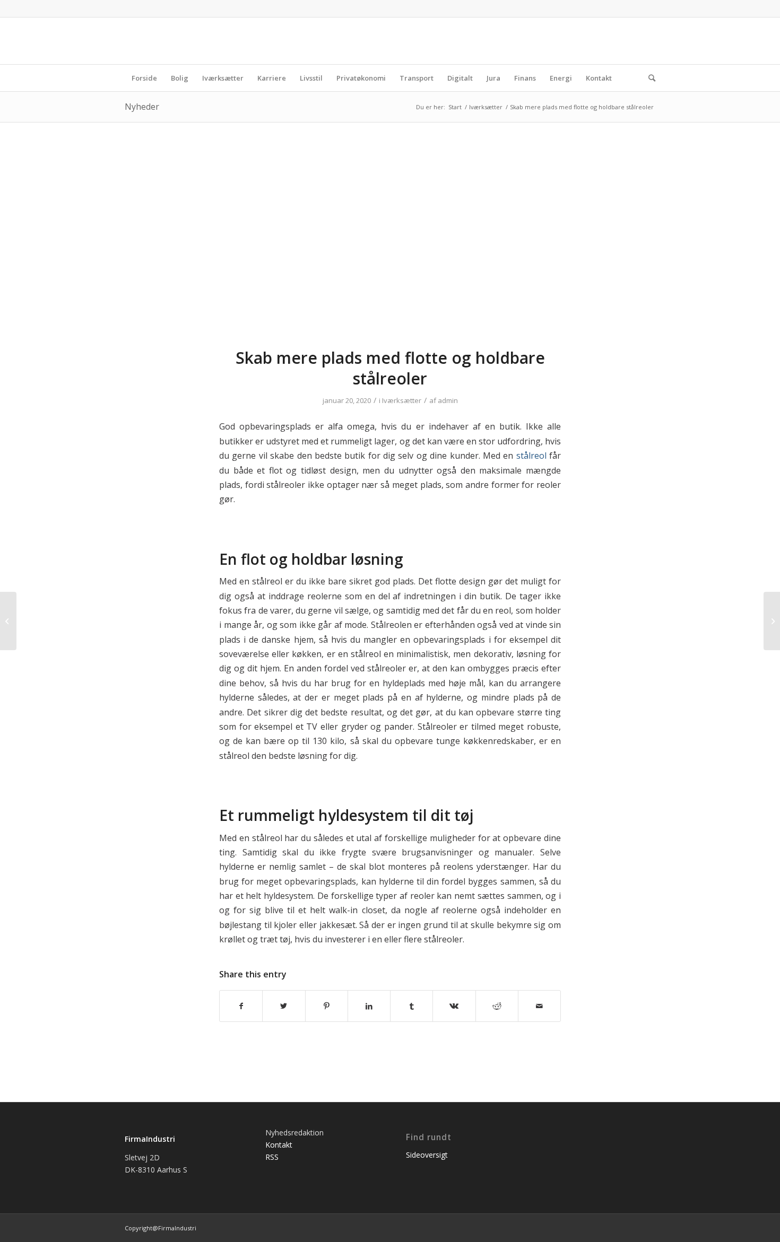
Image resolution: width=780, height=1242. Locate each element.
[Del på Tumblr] (411, 1006)
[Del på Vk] (454, 1006)
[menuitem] (144, 78)
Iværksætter (401, 400)
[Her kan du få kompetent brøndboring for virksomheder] (772, 621)
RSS (272, 1157)
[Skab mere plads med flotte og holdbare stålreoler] (390, 242)
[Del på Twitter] (284, 1006)
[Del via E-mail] (539, 1006)
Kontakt (278, 1145)
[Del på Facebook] (241, 1006)
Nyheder (142, 106)
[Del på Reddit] (497, 1006)
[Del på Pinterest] (327, 1006)
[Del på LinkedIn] (369, 1006)
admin (448, 400)
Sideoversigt (427, 1155)
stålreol (531, 455)
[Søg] (648, 78)
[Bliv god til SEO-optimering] (8, 621)
